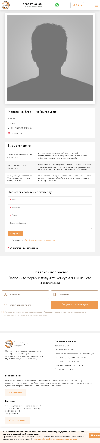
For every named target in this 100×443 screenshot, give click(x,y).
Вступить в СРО (62, 345)
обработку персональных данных (39, 240)
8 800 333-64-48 (32, 4)
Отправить (15, 233)
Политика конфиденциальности (69, 365)
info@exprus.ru (11, 413)
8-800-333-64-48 (12, 411)
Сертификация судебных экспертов (70, 357)
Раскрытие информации (65, 369)
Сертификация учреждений (67, 361)
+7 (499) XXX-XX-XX (20, 128)
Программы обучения (64, 349)
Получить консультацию (74, 305)
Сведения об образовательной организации (74, 353)
